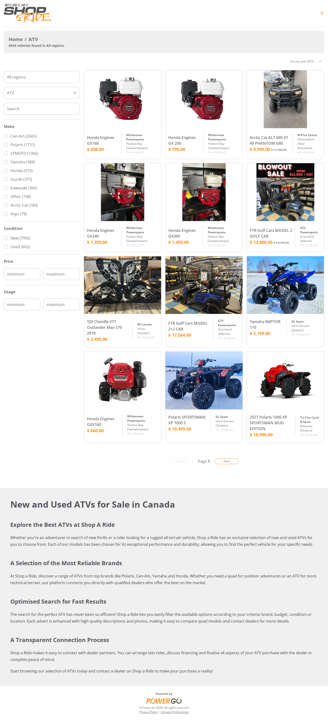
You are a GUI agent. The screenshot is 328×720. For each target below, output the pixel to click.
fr (322, 13)
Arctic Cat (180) (24, 205)
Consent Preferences (175, 712)
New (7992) (20, 238)
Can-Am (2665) (24, 136)
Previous (181, 461)
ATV (33, 39)
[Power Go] (164, 701)
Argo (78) (19, 213)
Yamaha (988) (23, 162)
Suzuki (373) (21, 179)
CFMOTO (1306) (24, 153)
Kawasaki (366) (24, 188)
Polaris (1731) (23, 144)
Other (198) (21, 196)
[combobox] (42, 77)
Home (16, 39)
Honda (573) (22, 170)
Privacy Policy (149, 712)
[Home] (29, 13)
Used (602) (20, 246)
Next (227, 461)
